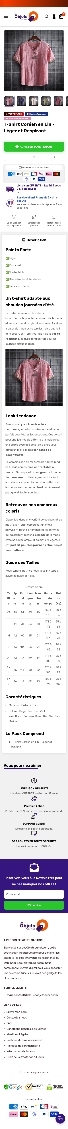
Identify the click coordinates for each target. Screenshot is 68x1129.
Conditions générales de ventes (26, 1028)
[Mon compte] (54, 16)
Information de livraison (21, 1051)
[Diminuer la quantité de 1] (13, 157)
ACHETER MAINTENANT (36, 146)
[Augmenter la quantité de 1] (54, 157)
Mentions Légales (18, 1034)
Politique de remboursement (24, 1040)
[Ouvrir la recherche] (47, 17)
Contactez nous (17, 1017)
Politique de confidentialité (23, 1045)
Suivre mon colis (17, 1012)
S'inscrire (34, 905)
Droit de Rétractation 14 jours (25, 1057)
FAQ (9, 1023)
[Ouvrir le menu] (6, 16)
